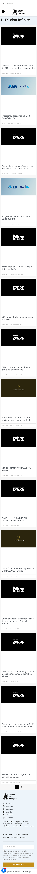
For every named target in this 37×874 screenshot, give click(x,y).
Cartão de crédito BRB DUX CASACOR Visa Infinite (15, 519)
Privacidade (14, 837)
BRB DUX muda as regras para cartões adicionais (16, 775)
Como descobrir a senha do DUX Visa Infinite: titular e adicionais (18, 725)
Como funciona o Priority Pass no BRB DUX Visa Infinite (18, 569)
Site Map (6, 837)
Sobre (5, 834)
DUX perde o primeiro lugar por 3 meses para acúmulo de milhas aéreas (18, 674)
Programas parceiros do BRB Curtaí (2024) (16, 217)
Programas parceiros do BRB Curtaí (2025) (16, 117)
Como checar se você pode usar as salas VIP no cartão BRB (17, 167)
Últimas (22, 837)
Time (10, 834)
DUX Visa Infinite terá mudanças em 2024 (17, 318)
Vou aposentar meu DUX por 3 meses (16, 469)
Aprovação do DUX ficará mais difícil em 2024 (17, 267)
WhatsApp (25, 834)
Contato (17, 834)
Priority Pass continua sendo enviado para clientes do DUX (16, 418)
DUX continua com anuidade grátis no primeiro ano (16, 368)
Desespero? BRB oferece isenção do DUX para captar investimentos (18, 66)
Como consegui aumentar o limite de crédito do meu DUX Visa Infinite (18, 621)
